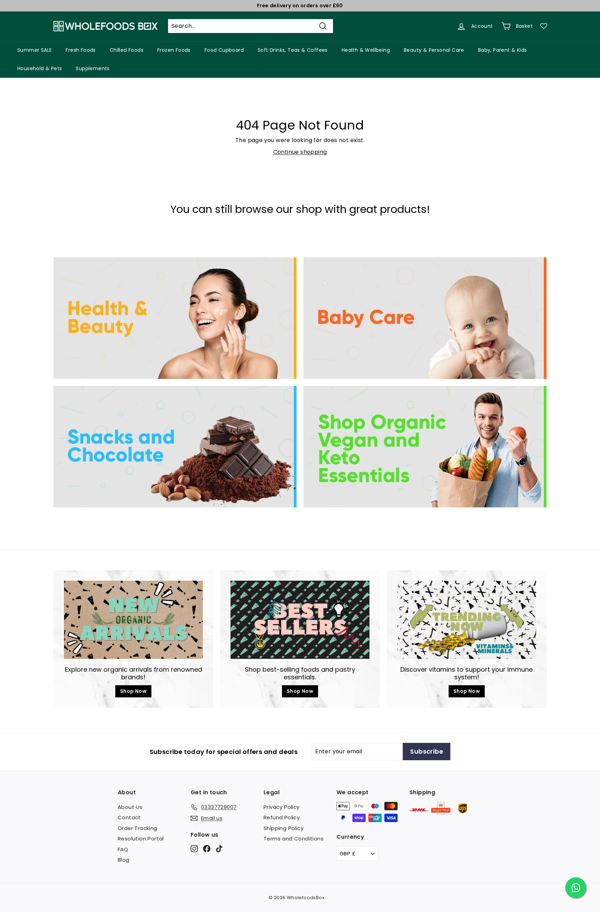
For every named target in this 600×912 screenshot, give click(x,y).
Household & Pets (39, 68)
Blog (124, 859)
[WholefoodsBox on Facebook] (206, 848)
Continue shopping (300, 152)
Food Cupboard (224, 50)
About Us (130, 807)
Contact (129, 817)
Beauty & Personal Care (434, 50)
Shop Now (133, 691)
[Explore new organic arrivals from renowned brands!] (133, 620)
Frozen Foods (174, 50)
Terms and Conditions (294, 838)
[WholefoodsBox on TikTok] (219, 848)
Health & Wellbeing (366, 50)
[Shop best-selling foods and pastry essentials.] (300, 620)
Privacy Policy (282, 807)
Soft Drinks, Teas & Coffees (293, 50)
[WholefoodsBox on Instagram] (194, 848)
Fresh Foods (80, 50)
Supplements (92, 68)
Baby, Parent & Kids (502, 50)
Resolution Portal (141, 838)
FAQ (123, 849)
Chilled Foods (126, 50)
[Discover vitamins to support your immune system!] (466, 620)
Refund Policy (282, 817)
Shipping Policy (283, 828)
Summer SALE (34, 50)
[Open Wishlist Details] (544, 26)
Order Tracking (137, 828)
